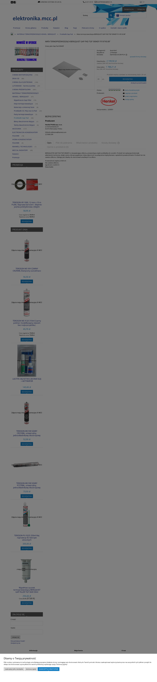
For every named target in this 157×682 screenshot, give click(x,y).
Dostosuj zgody (31, 669)
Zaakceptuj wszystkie (48, 669)
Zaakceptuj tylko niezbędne (14, 669)
